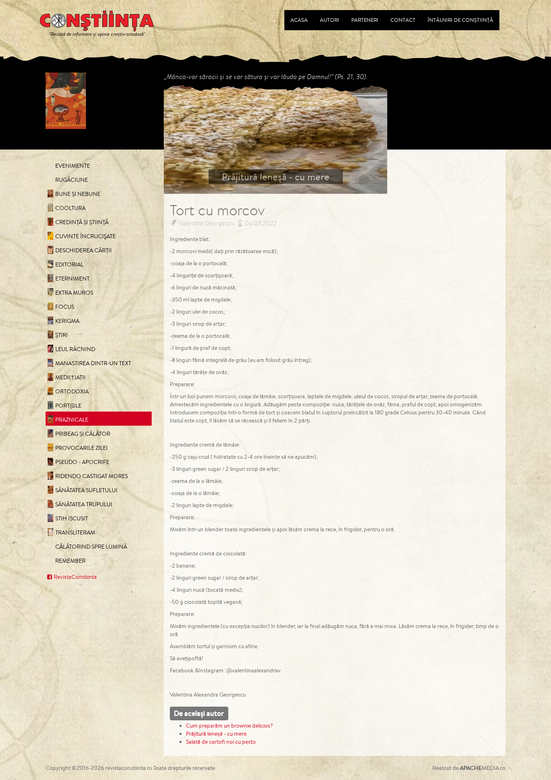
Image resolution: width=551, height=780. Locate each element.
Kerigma (67, 320)
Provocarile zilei (81, 447)
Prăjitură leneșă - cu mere (216, 733)
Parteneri (364, 20)
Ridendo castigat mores (91, 476)
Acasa (299, 20)
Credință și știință (82, 222)
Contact (402, 20)
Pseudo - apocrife (82, 462)
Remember (70, 560)
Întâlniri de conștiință (460, 20)
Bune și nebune (77, 194)
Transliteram (75, 532)
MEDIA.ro (482, 768)
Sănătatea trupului (83, 504)
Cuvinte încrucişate (85, 236)
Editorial (69, 264)
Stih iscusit (71, 518)
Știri (61, 335)
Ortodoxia (72, 391)
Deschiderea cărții (83, 250)
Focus (64, 306)
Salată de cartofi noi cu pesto (221, 741)
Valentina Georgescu (206, 222)
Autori (329, 20)
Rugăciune (71, 179)
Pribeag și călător (82, 433)
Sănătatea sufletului (86, 490)
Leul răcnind (75, 349)
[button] (180, 139)
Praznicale (71, 419)
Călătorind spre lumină (91, 546)
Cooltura (70, 208)
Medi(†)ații (70, 377)
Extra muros (74, 292)
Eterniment (72, 278)
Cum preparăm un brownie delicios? (229, 725)
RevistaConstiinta (75, 576)
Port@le (68, 405)
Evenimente (72, 165)
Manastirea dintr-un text (93, 363)
